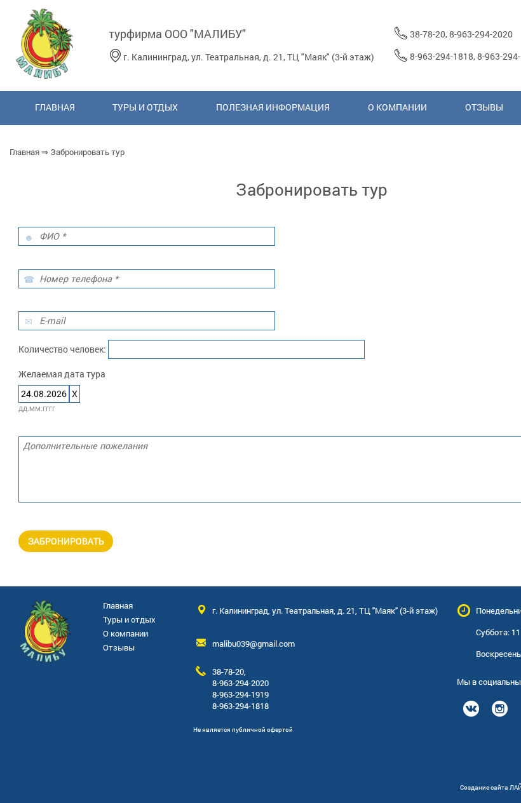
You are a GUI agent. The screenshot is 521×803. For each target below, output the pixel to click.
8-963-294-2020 (481, 34)
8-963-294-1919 (240, 694)
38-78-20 (427, 34)
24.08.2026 (44, 394)
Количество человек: (62, 349)
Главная (24, 152)
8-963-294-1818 (441, 56)
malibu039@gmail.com (253, 643)
